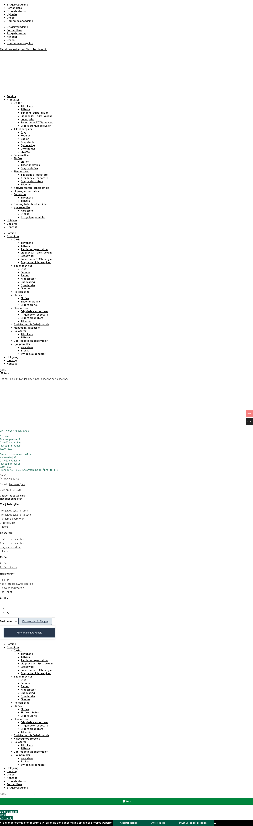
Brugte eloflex (29, 168)
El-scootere (21, 171)
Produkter (13, 99)
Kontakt (12, 226)
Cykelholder (28, 148)
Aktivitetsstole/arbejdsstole (31, 187)
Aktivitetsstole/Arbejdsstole (16, 583)
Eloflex (18, 158)
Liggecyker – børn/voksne (36, 115)
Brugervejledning (17, 4)
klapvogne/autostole (27, 190)
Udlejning (12, 220)
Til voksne (27, 106)
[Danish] (2, 53)
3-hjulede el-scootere (34, 174)
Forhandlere (14, 7)
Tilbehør (26, 184)
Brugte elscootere (32, 181)
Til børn (25, 109)
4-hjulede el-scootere (34, 177)
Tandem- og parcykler (34, 112)
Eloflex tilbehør (8, 567)
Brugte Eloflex (29, 715)
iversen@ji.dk (17, 484)
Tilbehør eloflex (30, 164)
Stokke (25, 213)
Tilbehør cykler (23, 128)
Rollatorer (20, 194)
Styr (23, 132)
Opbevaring (28, 145)
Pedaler (25, 135)
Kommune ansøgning (20, 20)
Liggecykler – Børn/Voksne (37, 663)
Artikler (4, 597)
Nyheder (12, 14)
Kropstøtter (28, 142)
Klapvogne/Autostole (12, 587)
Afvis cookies (158, 823)
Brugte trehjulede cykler (36, 125)
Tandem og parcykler (12, 518)
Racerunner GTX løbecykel (37, 122)
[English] (6, 53)
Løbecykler (27, 119)
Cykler (18, 102)
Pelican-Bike (21, 155)
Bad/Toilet (6, 591)
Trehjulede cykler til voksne (15, 514)
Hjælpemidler (22, 207)
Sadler (25, 138)
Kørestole (27, 210)
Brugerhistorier (16, 11)
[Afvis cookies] (215, 823)
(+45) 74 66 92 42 (9, 478)
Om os (10, 17)
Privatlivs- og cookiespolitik (193, 823)
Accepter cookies (128, 823)
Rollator (4, 579)
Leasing (12, 223)
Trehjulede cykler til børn (14, 510)
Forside (11, 96)
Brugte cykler (7, 522)
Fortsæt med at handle (29, 632)
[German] (10, 53)
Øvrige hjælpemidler (33, 217)
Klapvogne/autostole (27, 738)
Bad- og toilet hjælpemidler (31, 204)
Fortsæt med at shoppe (35, 621)
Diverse (25, 151)
